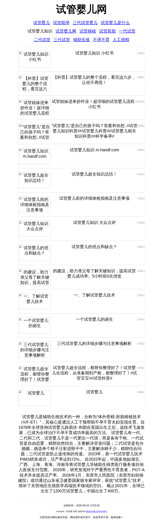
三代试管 (61, 39)
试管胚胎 (107, 31)
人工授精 (121, 39)
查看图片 (141, 53)
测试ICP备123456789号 (96, 511)
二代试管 (42, 39)
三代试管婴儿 (85, 22)
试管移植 (87, 31)
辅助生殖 (81, 39)
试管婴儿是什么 (115, 22)
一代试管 (127, 31)
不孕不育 (101, 39)
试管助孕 (61, 22)
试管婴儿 (41, 22)
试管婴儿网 (81, 9)
